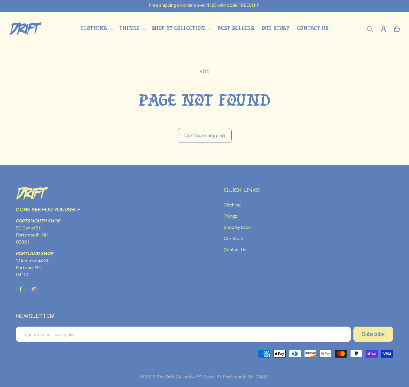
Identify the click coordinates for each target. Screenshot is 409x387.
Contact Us (235, 249)
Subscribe (373, 334)
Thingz (230, 216)
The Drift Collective (176, 377)
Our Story (233, 238)
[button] (96, 29)
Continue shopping (204, 135)
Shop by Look (237, 227)
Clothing (232, 205)
